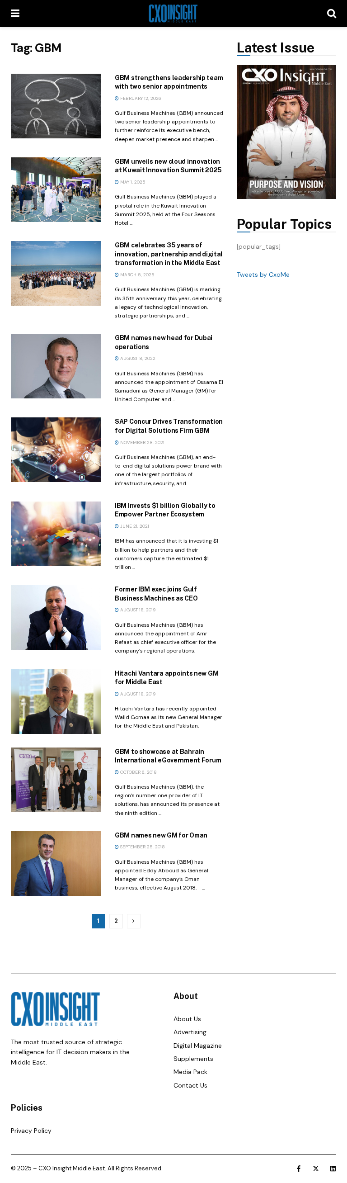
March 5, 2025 (137, 275)
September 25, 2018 (142, 847)
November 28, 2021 (141, 442)
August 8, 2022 (137, 358)
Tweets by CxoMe (263, 274)
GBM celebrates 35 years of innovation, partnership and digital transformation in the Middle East (169, 253)
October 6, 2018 (138, 772)
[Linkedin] (333, 1168)
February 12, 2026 (140, 98)
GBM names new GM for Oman (161, 835)
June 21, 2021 (134, 526)
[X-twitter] (316, 1168)
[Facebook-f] (298, 1168)
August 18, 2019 (137, 610)
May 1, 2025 (132, 182)
